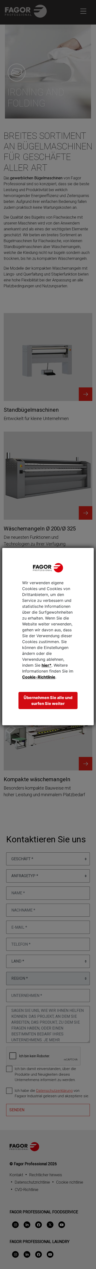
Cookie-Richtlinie (38, 676)
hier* (46, 665)
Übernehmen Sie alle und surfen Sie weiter (48, 700)
